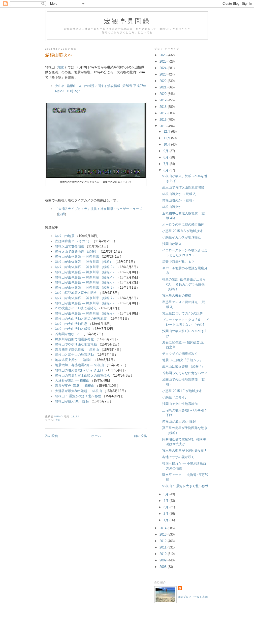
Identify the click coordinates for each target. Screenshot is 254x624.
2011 (163, 547)
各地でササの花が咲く (178, 457)
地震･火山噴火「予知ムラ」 (182, 360)
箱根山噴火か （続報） (178, 200)
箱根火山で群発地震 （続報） (76, 251)
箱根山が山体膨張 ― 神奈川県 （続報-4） (85, 277)
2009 (163, 560)
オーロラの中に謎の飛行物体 (183, 224)
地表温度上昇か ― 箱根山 (74, 360)
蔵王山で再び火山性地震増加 (183, 187)
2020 (163, 94)
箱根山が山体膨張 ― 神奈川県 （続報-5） (85, 282)
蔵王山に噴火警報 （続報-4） (183, 366)
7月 (166, 164)
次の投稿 (51, 436)
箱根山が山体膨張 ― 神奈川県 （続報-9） (85, 313)
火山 (58, 420)
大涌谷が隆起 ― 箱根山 (72, 380)
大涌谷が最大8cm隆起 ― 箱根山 (78, 391)
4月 (166, 501)
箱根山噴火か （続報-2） (180, 194)
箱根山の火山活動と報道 (73, 329)
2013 (163, 534)
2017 (163, 113)
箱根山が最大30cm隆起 (72, 401)
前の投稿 (140, 436)
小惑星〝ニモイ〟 (175, 397)
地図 (61, 67)
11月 (167, 138)
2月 (166, 513)
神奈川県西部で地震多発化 (74, 339)
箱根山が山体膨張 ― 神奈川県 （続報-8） (85, 303)
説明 (61, 214)
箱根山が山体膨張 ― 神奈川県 (77, 256)
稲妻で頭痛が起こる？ (178, 262)
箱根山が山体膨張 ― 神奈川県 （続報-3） (85, 272)
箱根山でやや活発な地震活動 (76, 344)
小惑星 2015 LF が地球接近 (182, 391)
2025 (163, 61)
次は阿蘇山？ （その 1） (73, 241)
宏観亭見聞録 (127, 21)
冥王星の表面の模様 (176, 295)
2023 (163, 74)
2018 (163, 107)
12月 (167, 131)
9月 (166, 151)
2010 (163, 554)
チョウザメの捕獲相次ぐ (180, 353)
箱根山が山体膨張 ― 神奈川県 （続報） (84, 262)
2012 (163, 541)
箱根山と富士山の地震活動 (74, 354)
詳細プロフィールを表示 (193, 596)
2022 (163, 81)
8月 (166, 157)
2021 (163, 87)
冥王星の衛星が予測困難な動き (184, 450)
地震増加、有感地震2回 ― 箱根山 (79, 365)
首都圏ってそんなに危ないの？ (184, 373)
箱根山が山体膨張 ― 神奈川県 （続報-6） (85, 287)
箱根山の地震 (64, 236)
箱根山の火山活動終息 (71, 324)
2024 (163, 68)
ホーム (96, 436)
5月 (166, 494)
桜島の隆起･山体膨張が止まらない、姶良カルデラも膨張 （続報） (184, 284)
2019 (163, 100)
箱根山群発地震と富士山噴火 (76, 293)
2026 (163, 55)
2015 (163, 126)
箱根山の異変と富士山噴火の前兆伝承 (82, 375)
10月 (167, 144)
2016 (163, 119)
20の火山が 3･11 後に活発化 (75, 308)
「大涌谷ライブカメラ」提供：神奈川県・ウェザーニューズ (98, 209)
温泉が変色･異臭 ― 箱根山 (74, 386)
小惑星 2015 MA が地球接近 (182, 231)
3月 (166, 507)
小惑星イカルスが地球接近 (181, 237)
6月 (166, 170)
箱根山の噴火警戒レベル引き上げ (79, 370)
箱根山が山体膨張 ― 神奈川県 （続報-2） (85, 267)
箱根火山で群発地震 (69, 246)
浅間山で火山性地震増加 (180, 404)
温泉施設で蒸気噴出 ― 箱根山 (77, 349)
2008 (163, 567)
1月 (166, 520)
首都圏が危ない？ (68, 334)
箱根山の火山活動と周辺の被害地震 (81, 318)
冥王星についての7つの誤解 (182, 313)
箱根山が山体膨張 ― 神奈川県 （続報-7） (85, 298)
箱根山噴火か (172, 207)
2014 (163, 528)
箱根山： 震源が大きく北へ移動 (78, 396)
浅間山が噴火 (172, 244)
